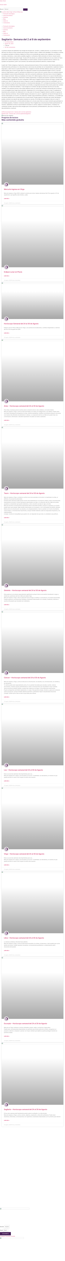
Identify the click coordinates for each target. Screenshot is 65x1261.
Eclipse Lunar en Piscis (13, 272)
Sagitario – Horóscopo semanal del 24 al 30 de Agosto (25, 1109)
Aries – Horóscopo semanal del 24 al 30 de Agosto (24, 406)
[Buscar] (25, 9)
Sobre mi (5, 21)
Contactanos (6, 22)
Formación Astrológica (9, 13)
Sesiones (5, 17)
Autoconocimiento (8, 15)
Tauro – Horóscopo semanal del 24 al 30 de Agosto (24, 493)
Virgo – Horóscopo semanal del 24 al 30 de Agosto (24, 854)
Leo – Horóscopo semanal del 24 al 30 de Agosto (23, 770)
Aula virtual (3, 1)
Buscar (2, 9)
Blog (4, 19)
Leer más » (7, 198)
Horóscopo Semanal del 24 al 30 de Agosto (21, 324)
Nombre (2, 1226)
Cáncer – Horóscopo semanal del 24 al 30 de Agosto (25, 678)
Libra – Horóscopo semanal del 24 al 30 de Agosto (24, 938)
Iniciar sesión (3, 4)
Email (1, 1230)
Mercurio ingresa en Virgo (14, 189)
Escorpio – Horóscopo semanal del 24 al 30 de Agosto (25, 1023)
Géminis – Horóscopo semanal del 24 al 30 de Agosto (25, 590)
